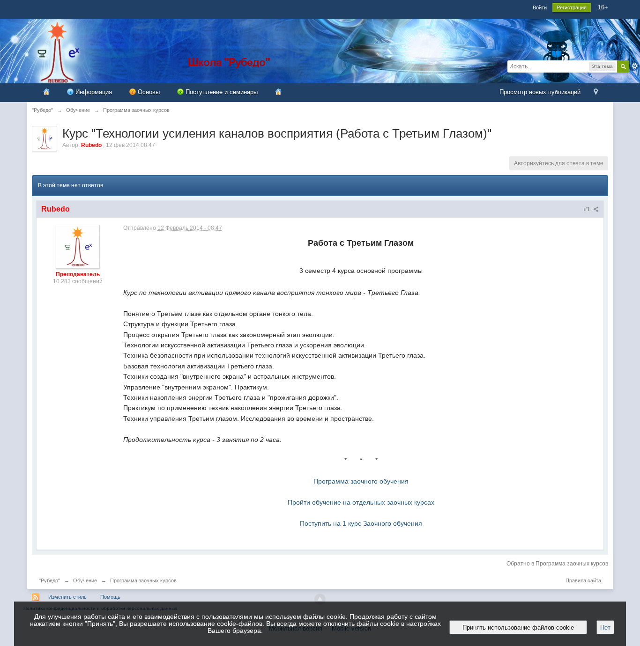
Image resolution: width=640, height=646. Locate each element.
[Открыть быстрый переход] (596, 92)
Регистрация (572, 7)
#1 (588, 209)
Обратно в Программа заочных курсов (557, 563)
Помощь (110, 597)
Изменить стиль (67, 597)
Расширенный (635, 66)
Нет (605, 627)
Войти (540, 7)
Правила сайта (583, 580)
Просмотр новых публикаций (539, 91)
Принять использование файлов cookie (518, 627)
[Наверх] (320, 599)
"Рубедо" (49, 580)
